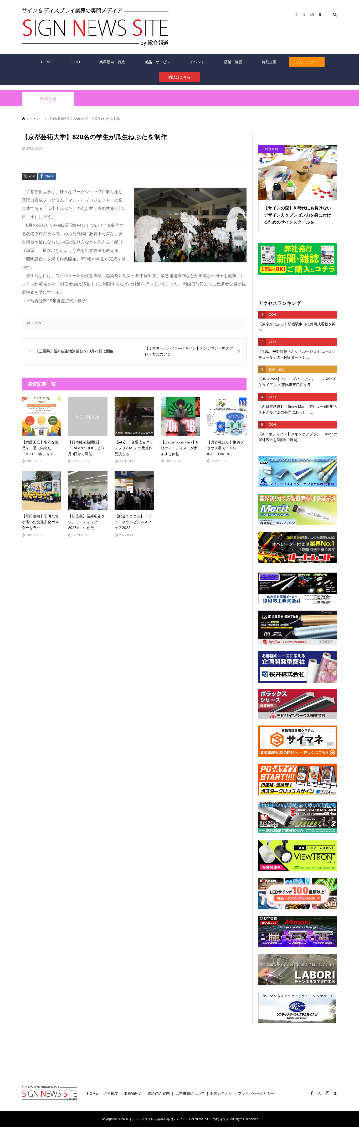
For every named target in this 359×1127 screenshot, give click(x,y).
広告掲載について (190, 1093)
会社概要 (111, 1093)
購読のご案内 (159, 1093)
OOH (75, 62)
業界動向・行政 (112, 62)
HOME (46, 62)
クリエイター (307, 62)
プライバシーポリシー (256, 1093)
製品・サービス (157, 62)
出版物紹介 (133, 1093)
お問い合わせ (221, 1093)
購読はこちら (179, 77)
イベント (197, 62)
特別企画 (269, 62)
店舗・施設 (233, 62)
